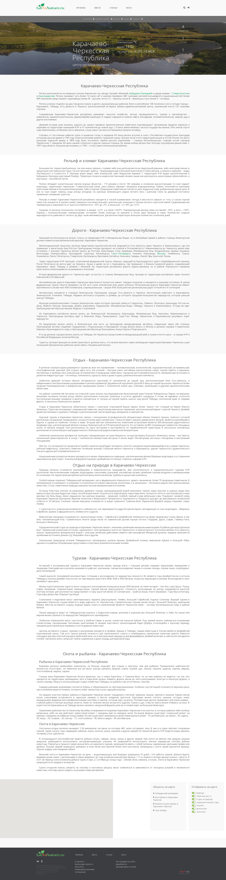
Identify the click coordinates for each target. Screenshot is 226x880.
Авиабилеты (121, 864)
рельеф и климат (102, 19)
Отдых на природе (204, 799)
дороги (116, 19)
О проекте (79, 861)
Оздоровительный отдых (207, 802)
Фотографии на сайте (125, 861)
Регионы (80, 8)
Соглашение (80, 872)
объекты (136, 19)
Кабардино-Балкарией (140, 93)
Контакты (79, 867)
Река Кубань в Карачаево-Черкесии (165, 798)
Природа (200, 793)
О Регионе (87, 19)
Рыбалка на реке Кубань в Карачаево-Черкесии (165, 805)
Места (97, 8)
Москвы (161, 253)
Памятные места (203, 796)
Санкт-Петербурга (120, 253)
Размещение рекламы (84, 869)
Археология (201, 808)
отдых (126, 19)
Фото (129, 8)
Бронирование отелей (126, 867)
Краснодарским (47, 96)
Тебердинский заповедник (166, 793)
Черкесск (102, 64)
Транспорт (201, 812)
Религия (200, 805)
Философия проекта (84, 864)
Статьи (113, 8)
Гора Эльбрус (160, 810)
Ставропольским (181, 93)
